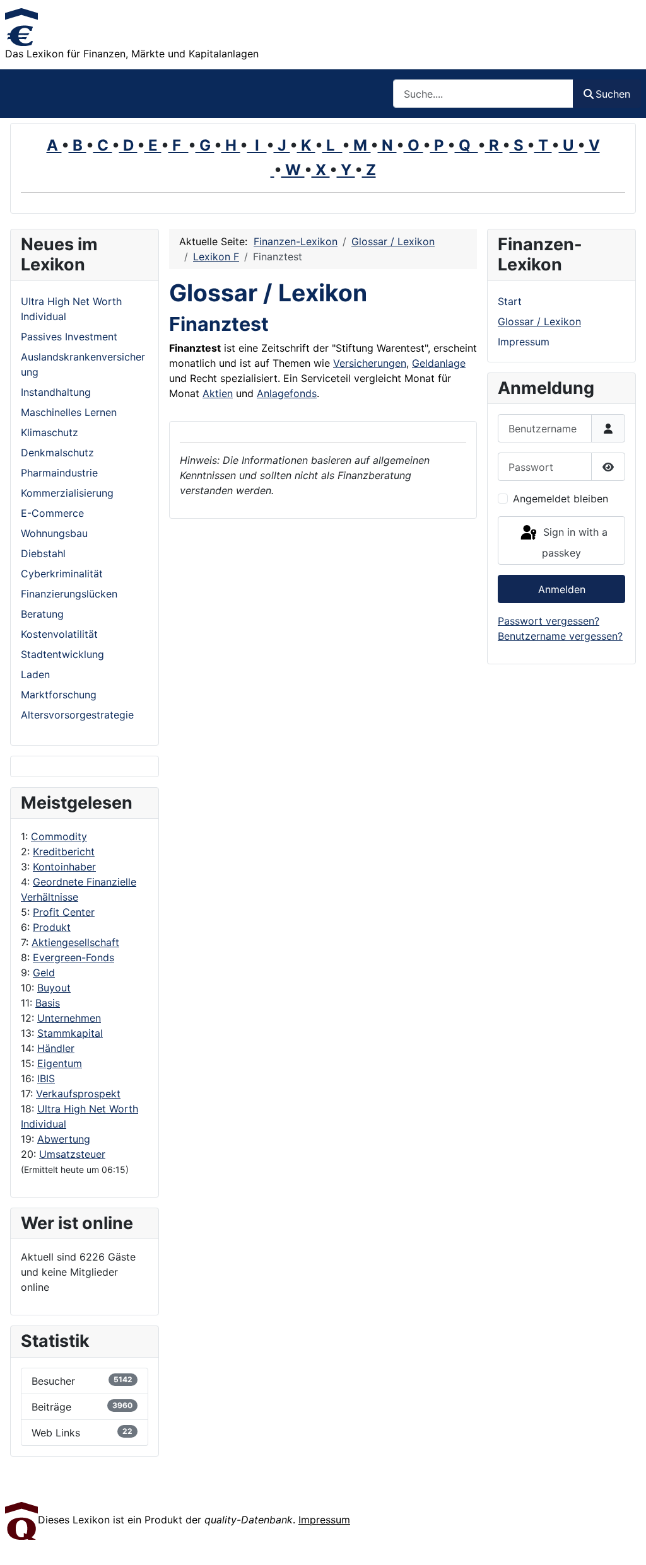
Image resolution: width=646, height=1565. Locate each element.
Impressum (523, 341)
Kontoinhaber (64, 866)
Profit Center (64, 912)
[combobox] (483, 93)
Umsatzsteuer (72, 1154)
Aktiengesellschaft (75, 942)
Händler (55, 1048)
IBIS (46, 1078)
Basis (47, 1002)
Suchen (613, 94)
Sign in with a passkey (574, 542)
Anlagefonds (287, 393)
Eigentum (59, 1063)
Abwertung (63, 1139)
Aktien (218, 393)
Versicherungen (369, 363)
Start (510, 301)
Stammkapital (70, 1033)
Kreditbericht (64, 851)
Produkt (52, 927)
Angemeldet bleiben (560, 498)
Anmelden (561, 589)
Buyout (54, 987)
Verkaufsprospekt (78, 1093)
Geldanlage (439, 363)
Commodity (59, 836)
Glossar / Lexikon (539, 321)
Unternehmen (69, 1018)
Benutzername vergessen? (560, 636)
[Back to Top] (624, 1541)
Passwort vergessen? (548, 621)
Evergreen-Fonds (73, 957)
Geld (44, 972)
